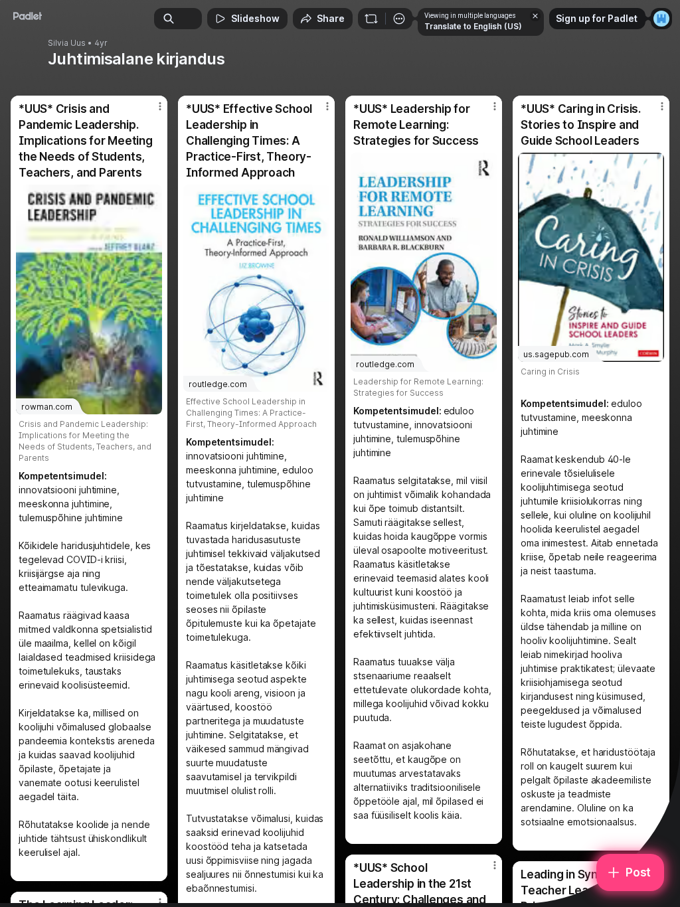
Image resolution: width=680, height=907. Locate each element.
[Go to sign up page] (661, 18)
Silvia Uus (67, 43)
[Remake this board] (371, 18)
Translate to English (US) (473, 26)
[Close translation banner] (535, 16)
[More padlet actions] (399, 18)
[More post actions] (151, 111)
